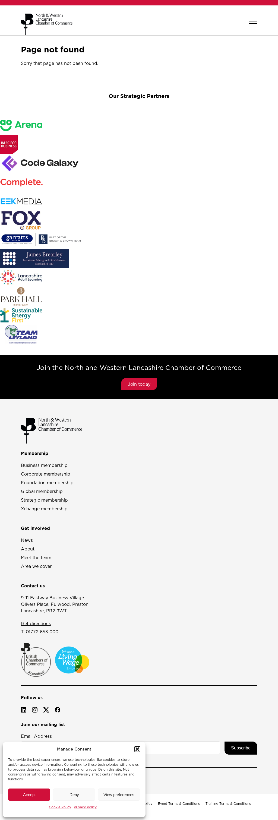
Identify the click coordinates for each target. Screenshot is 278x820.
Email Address (36, 736)
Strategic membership (44, 500)
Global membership (42, 491)
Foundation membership (47, 483)
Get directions (36, 623)
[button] (137, 749)
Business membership (44, 465)
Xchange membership (44, 509)
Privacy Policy (85, 807)
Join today (139, 384)
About (27, 549)
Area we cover (36, 566)
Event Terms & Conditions (179, 803)
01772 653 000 (42, 632)
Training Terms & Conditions (228, 803)
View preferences (118, 794)
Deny (74, 794)
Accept (29, 794)
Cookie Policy (60, 807)
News (27, 540)
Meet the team (36, 558)
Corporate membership (45, 474)
